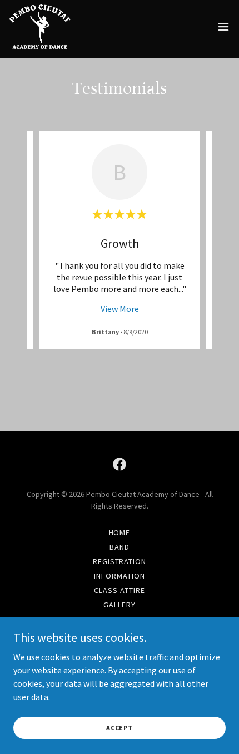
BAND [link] (119, 547)
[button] (223, 27)
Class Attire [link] (119, 590)
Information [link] (119, 576)
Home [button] (120, 532)
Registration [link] (120, 561)
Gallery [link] (119, 605)
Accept (119, 727)
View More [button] (120, 308)
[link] (40, 26)
